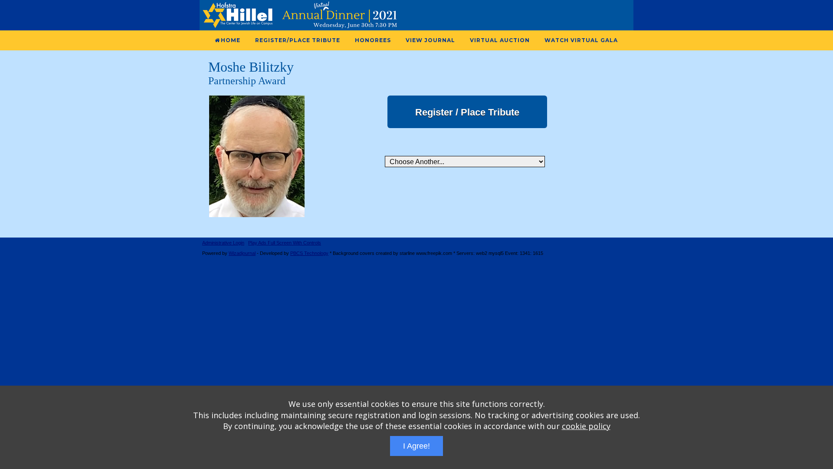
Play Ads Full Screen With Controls (284, 242)
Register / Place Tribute (467, 112)
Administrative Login (223, 242)
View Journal (430, 40)
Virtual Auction (500, 40)
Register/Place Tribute (297, 40)
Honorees (373, 40)
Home (230, 40)
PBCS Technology (309, 253)
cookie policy (586, 426)
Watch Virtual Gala (581, 40)
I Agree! (416, 446)
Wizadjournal (242, 253)
